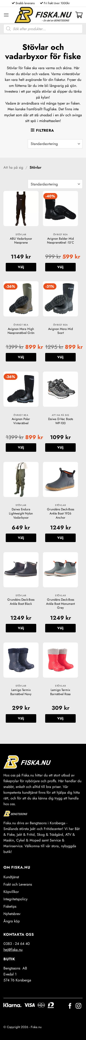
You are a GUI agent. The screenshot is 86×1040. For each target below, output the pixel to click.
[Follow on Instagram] (78, 1006)
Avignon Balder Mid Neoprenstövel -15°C (60, 241)
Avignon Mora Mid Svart (60, 331)
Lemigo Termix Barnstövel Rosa (60, 692)
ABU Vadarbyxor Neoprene (21, 241)
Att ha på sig (13, 167)
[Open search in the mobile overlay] (43, 28)
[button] (6, 14)
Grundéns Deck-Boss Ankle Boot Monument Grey (60, 604)
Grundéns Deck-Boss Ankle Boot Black (20, 602)
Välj (21, 267)
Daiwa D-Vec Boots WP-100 (60, 421)
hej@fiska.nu (12, 949)
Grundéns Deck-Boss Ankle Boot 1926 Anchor (60, 513)
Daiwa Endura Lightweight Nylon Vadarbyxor (21, 513)
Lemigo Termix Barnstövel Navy (20, 692)
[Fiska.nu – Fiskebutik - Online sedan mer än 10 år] (43, 15)
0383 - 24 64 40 (16, 943)
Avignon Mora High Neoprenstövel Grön (21, 331)
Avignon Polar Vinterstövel (21, 421)
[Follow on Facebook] (70, 1006)
